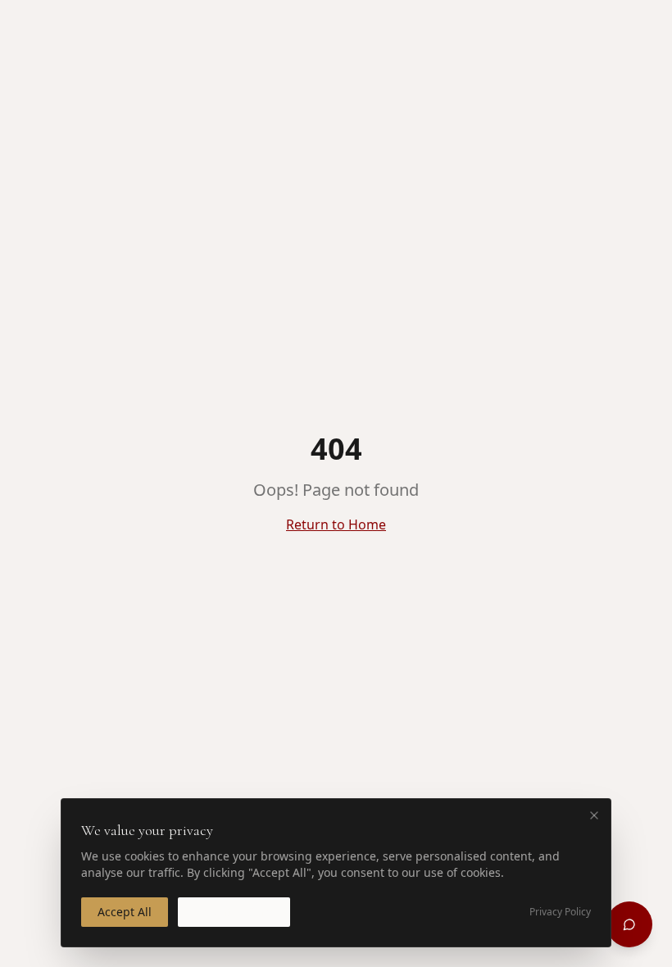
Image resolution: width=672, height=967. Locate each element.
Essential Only (234, 911)
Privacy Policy (560, 912)
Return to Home (336, 524)
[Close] (594, 815)
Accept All (125, 911)
